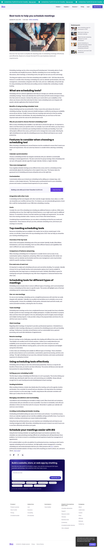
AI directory (64, 522)
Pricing (82, 6)
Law (29, 507)
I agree (92, 544)
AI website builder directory (68, 525)
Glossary (64, 516)
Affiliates (81, 518)
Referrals (81, 521)
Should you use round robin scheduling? (85, 51)
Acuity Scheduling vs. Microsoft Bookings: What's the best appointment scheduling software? (85, 45)
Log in (88, 6)
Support (64, 511)
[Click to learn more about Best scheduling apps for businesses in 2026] (74, 29)
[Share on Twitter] (13, 455)
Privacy (33, 544)
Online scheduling (33, 19)
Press (80, 515)
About (80, 507)
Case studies (48, 507)
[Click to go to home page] (7, 7)
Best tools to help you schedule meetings (83, 33)
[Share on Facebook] (18, 455)
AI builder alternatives (67, 508)
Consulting (30, 512)
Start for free (97, 6)
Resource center (65, 514)
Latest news (82, 510)
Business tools (65, 519)
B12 (52, 446)
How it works (14, 510)
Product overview (15, 507)
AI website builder (15, 515)
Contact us (81, 524)
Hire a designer (65, 528)
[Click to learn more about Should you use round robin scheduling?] (74, 52)
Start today (17, 450)
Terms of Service (40, 544)
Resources (74, 6)
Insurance (30, 510)
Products (58, 6)
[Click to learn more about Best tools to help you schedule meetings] (74, 33)
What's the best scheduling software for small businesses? (84, 38)
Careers (80, 512)
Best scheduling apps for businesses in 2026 (84, 28)
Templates (66, 6)
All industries (31, 515)
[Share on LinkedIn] (22, 455)
